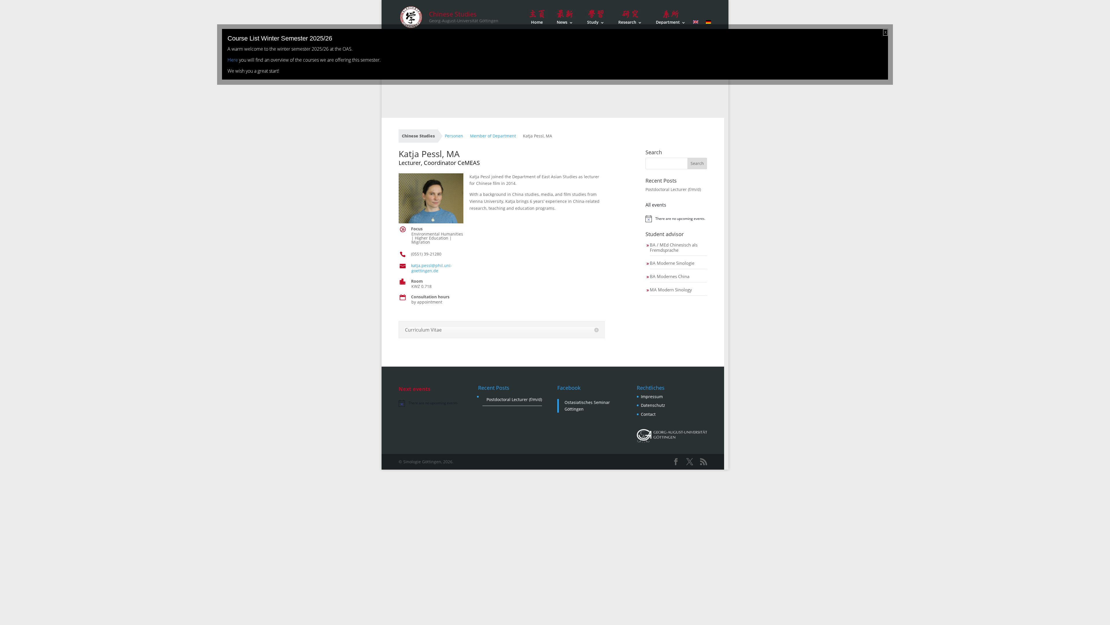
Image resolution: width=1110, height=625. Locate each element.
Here (232, 60)
